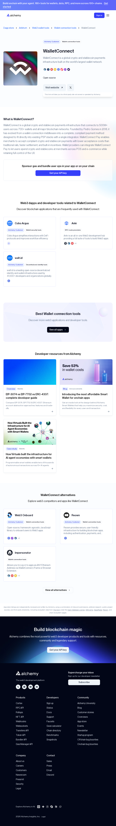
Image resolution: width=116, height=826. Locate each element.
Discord (50, 774)
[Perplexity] (47, 806)
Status (50, 707)
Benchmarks (53, 735)
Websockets (22, 726)
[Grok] (60, 807)
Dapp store (8, 28)
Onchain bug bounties (87, 744)
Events (80, 726)
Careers (19, 765)
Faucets (50, 721)
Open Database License (76, 610)
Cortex (19, 703)
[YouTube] (30, 687)
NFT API (20, 717)
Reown (105, 610)
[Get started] (58, 5)
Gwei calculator (54, 726)
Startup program (85, 735)
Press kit (20, 779)
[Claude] (56, 807)
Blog (79, 707)
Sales (49, 761)
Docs (49, 712)
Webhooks (21, 721)
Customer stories (85, 712)
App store (81, 721)
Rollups (19, 712)
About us (20, 761)
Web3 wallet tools (40, 28)
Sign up (50, 703)
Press (49, 765)
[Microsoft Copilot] (51, 806)
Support (50, 717)
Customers (21, 770)
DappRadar (98, 610)
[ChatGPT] (38, 806)
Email (49, 770)
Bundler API (21, 739)
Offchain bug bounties (87, 739)
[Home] (14, 15)
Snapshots (52, 739)
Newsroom (21, 774)
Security (19, 784)
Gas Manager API (24, 744)
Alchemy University (86, 703)
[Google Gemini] (43, 806)
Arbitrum (23, 28)
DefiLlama (89, 610)
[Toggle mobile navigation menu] (107, 15)
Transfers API (22, 730)
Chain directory (54, 730)
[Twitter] (18, 687)
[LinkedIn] (24, 687)
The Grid (56, 610)
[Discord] (37, 687)
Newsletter (82, 730)
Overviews (82, 717)
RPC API (20, 707)
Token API (20, 735)
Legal (18, 788)
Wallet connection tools (65, 28)
